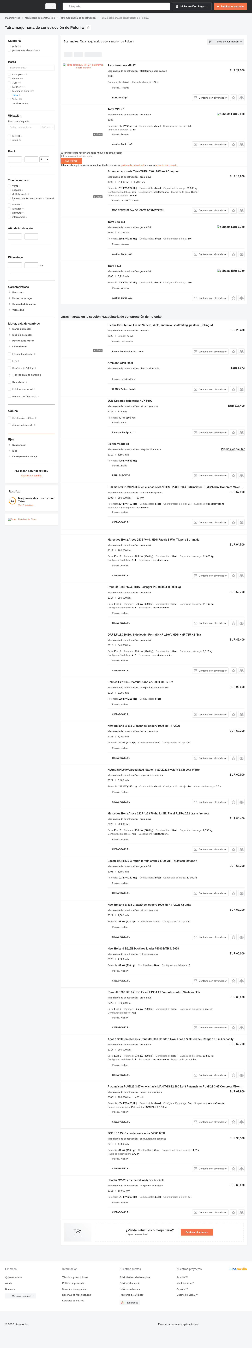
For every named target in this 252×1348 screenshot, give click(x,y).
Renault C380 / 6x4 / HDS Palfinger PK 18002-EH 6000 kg (144, 587)
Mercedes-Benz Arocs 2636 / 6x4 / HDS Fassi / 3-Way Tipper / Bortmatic (153, 539)
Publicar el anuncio (196, 1232)
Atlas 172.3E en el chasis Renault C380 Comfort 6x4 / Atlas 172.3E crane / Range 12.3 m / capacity (170, 1039)
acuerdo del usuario (166, 165)
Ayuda (8, 1283)
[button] (233, 97)
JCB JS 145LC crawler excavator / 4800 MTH (136, 1133)
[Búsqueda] (66, 6)
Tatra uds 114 (116, 221)
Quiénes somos (13, 1277)
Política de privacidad (73, 1283)
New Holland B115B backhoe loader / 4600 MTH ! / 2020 (143, 948)
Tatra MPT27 (116, 109)
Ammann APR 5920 (120, 363)
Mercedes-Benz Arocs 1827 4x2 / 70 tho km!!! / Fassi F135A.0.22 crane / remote (158, 813)
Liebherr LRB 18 (118, 443)
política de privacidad (132, 165)
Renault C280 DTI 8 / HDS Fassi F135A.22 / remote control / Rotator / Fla (154, 992)
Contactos (10, 1289)
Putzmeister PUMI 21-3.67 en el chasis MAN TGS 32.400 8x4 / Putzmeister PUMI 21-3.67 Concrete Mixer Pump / (179, 487)
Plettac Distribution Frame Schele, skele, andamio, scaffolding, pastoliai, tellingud (160, 325)
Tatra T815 (114, 265)
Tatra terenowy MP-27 (122, 65)
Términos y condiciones (75, 1277)
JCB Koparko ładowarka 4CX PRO (130, 400)
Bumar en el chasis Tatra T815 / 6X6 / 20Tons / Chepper (143, 171)
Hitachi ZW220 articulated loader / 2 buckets (136, 1180)
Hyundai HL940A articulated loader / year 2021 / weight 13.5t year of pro (154, 769)
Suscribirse (71, 160)
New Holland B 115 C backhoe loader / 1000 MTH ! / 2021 (144, 725)
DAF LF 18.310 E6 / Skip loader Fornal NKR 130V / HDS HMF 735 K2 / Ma (154, 634)
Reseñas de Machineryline (76, 1294)
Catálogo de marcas (73, 1300)
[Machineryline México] (23, 6)
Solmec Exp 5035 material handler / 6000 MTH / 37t (140, 682)
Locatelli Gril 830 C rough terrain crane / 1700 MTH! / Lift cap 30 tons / (152, 860)
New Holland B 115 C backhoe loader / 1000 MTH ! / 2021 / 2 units (149, 904)
